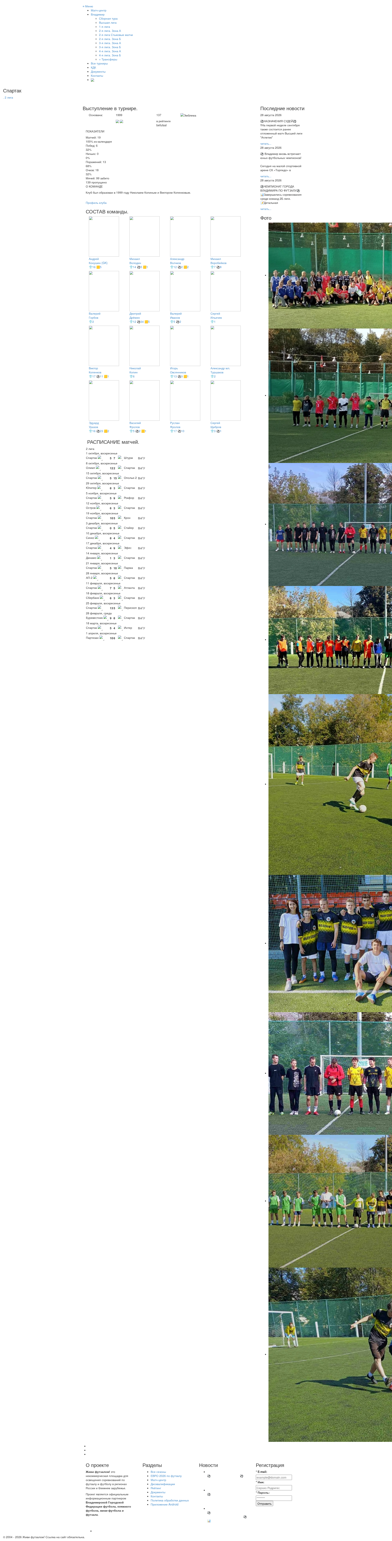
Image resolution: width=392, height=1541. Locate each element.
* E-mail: (261, 1472)
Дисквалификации (163, 1484)
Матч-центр (98, 10)
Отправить (264, 1503)
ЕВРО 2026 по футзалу (166, 1476)
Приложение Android (164, 1504)
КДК (93, 67)
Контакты (97, 75)
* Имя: (260, 1482)
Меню (88, 6)
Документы (98, 71)
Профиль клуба (96, 203)
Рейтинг (156, 1488)
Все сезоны (158, 1472)
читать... (265, 143)
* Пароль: (263, 1492)
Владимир (98, 14)
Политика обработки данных (170, 1500)
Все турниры (99, 63)
